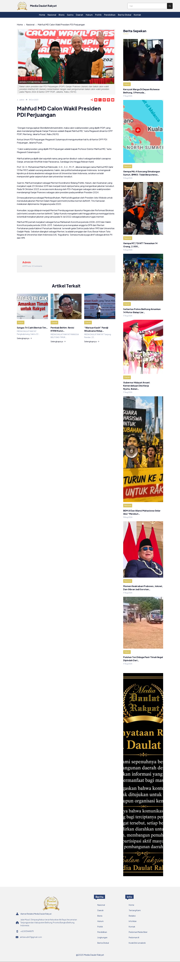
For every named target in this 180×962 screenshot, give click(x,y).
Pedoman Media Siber (138, 932)
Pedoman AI (134, 937)
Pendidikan (102, 932)
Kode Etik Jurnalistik (137, 943)
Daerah (54, 322)
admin (21, 100)
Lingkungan (102, 937)
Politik (100, 926)
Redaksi (132, 916)
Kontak (132, 926)
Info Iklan (133, 921)
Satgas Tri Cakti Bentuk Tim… (32, 327)
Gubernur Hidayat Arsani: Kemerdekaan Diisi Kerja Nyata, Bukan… (136, 385)
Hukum (20, 322)
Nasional (30, 24)
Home (20, 24)
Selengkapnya (23, 338)
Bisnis (99, 916)
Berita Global (103, 943)
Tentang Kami (135, 910)
